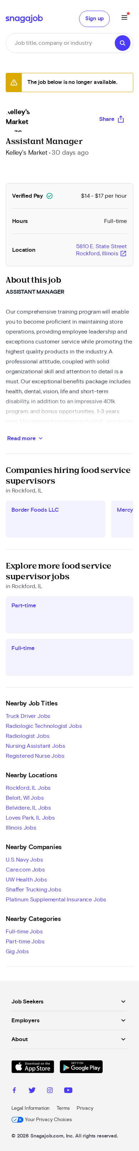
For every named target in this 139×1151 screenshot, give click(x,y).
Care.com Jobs (25, 870)
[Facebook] (14, 1091)
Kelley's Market (26, 153)
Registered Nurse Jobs (35, 756)
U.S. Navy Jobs (24, 860)
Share (106, 119)
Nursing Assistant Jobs (35, 746)
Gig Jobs (17, 951)
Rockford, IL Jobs (28, 788)
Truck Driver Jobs (28, 716)
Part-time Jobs (25, 941)
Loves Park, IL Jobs (30, 818)
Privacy (85, 1108)
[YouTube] (68, 1091)
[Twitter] (32, 1091)
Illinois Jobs (21, 828)
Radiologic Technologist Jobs (44, 726)
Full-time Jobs (24, 931)
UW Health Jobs (26, 880)
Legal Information (30, 1108)
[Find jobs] (122, 43)
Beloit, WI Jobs (25, 798)
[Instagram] (50, 1091)
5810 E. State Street (101, 250)
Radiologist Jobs (27, 736)
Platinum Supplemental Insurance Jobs (56, 899)
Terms (63, 1108)
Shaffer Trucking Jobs (33, 889)
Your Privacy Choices (48, 1119)
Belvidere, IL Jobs (28, 808)
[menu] (124, 18)
